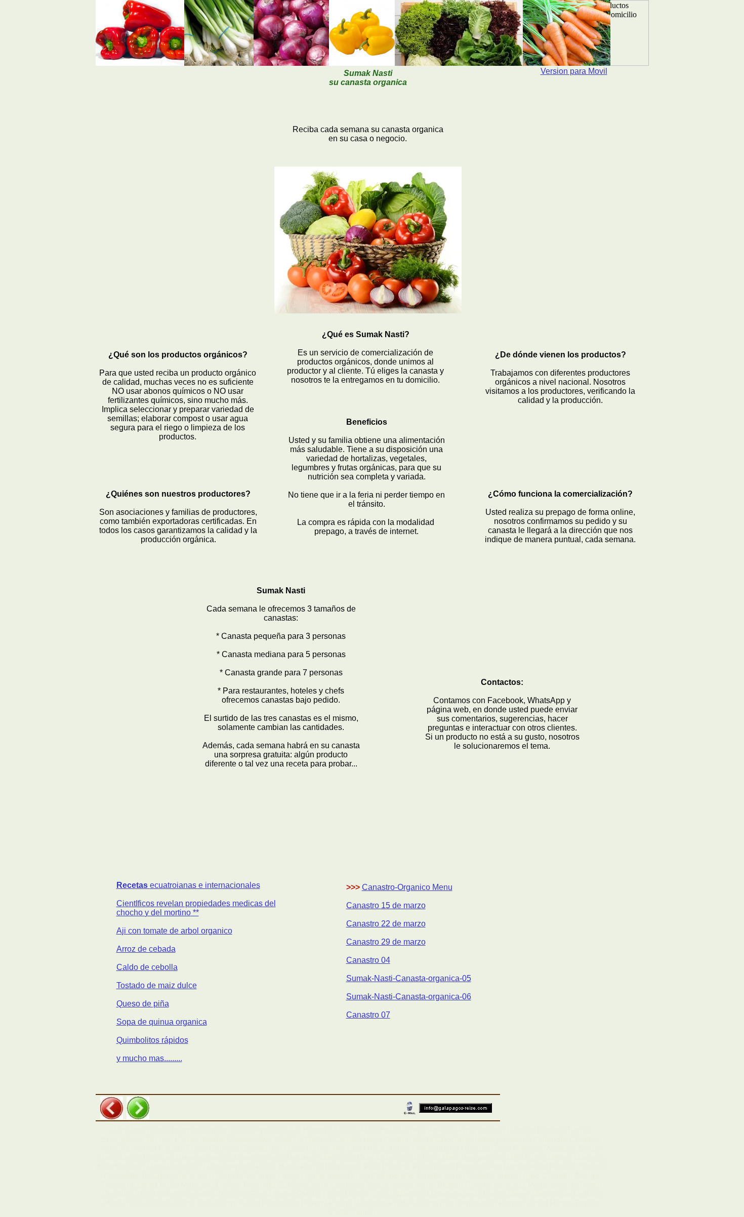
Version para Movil (574, 71)
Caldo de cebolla (147, 967)
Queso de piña (142, 1003)
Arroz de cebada (146, 949)
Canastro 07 (368, 1014)
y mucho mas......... (149, 1058)
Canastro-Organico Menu (407, 887)
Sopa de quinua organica (161, 1022)
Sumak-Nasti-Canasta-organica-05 (408, 978)
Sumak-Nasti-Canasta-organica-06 (408, 996)
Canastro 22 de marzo (386, 923)
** (195, 912)
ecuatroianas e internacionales (205, 885)
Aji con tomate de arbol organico (174, 930)
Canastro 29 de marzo (386, 942)
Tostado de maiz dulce (156, 985)
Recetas (133, 885)
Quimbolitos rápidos (152, 1040)
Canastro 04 (368, 960)
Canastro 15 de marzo (386, 905)
